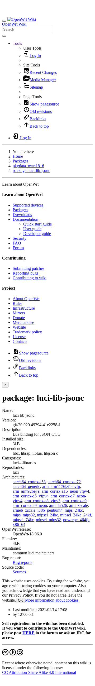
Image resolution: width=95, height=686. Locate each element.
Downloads (22, 214)
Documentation (25, 219)
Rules (17, 303)
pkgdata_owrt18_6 (28, 166)
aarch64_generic (26, 486)
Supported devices (28, 205)
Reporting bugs (25, 273)
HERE (28, 633)
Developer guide (37, 233)
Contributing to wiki (29, 278)
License (19, 336)
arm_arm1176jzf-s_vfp (61, 486)
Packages (20, 161)
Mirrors (19, 313)
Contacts (20, 341)
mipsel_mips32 (48, 519)
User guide (32, 229)
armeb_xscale (24, 510)
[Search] (4, 36)
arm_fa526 (58, 505)
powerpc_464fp (76, 519)
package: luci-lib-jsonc (31, 170)
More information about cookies (51, 600)
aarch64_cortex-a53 (29, 481)
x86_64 (19, 524)
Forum (18, 248)
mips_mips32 (24, 515)
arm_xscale (78, 505)
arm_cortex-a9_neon (30, 505)
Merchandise (23, 322)
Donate (19, 317)
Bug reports (22, 562)
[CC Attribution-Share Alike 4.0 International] (12, 654)
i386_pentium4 (50, 510)
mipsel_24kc (47, 515)
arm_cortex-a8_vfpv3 (42, 500)
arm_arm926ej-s (26, 491)
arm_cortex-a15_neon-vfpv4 (65, 491)
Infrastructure (24, 308)
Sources (19, 572)
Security (19, 238)
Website (19, 327)
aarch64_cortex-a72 (64, 481)
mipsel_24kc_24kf (75, 515)
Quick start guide (37, 224)
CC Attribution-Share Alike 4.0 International (39, 672)
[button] (17, 43)
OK (20, 600)
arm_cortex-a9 (75, 500)
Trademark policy (27, 332)
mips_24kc (74, 510)
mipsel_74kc (23, 519)
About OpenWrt (26, 298)
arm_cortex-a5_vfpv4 (31, 496)
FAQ (17, 243)
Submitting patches (28, 268)
